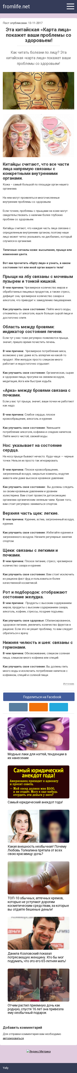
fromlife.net (16, 6)
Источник (68, 683)
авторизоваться (13, 1038)
